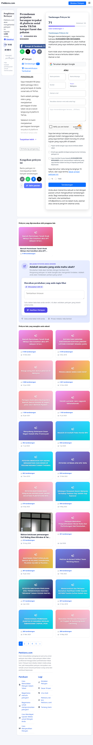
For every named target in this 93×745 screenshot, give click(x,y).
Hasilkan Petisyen (37, 310)
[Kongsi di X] (28, 51)
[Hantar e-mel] (33, 51)
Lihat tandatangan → (56, 29)
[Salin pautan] (39, 51)
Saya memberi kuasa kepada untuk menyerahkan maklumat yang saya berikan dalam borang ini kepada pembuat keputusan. (67, 161)
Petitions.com (8, 3)
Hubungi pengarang (31, 149)
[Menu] (89, 3)
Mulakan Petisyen (77, 3)
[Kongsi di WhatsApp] (22, 51)
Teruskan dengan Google (64, 64)
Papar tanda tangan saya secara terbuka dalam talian (67, 147)
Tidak (59, 179)
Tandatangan (31, 63)
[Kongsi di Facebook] (33, 179)
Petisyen (28, 59)
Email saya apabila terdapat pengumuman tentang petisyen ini (68, 153)
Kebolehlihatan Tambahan (29, 69)
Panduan (23, 676)
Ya (52, 179)
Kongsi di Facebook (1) (35, 46)
